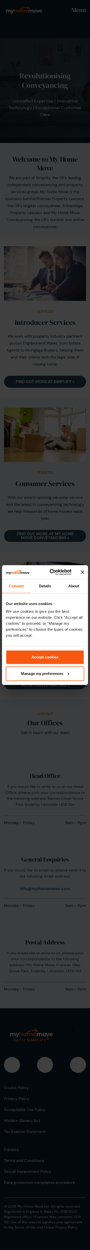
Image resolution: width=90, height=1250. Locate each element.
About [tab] (73, 586)
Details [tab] (45, 586)
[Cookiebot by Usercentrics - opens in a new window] (53, 572)
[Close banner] (82, 572)
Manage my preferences (42, 673)
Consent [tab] (16, 586)
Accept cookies (45, 657)
